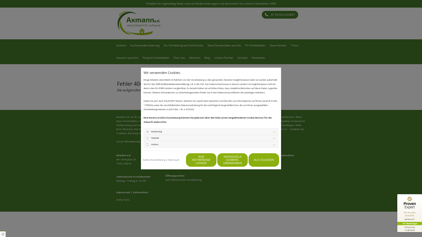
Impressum (173, 159)
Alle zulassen (264, 160)
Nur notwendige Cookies (201, 160)
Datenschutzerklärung (154, 159)
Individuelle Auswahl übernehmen (232, 160)
